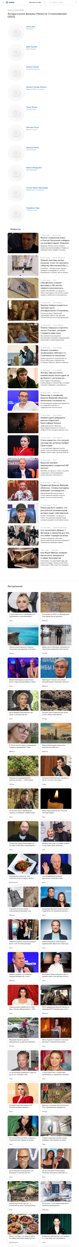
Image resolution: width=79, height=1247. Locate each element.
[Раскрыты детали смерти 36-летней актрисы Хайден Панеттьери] (23, 1098)
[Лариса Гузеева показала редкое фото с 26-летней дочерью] (23, 934)
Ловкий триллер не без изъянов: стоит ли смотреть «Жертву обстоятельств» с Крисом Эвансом (54, 263)
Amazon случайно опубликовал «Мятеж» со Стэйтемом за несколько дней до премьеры (53, 353)
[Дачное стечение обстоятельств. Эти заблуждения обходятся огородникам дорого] (56, 1098)
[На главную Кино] (11, 2)
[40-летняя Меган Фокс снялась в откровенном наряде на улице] (23, 1131)
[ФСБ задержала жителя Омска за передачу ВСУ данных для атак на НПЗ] (56, 1000)
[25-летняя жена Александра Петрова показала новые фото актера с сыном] (56, 1163)
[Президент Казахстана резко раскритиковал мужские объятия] (56, 673)
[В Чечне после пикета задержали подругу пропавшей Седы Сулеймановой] (23, 738)
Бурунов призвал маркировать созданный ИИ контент (55, 465)
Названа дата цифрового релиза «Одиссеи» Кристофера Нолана (53, 420)
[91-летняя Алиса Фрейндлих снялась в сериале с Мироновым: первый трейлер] (23, 803)
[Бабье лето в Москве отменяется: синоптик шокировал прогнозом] (56, 640)
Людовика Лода (32, 208)
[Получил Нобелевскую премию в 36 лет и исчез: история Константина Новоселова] (56, 771)
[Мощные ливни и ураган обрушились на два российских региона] (23, 1033)
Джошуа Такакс (32, 147)
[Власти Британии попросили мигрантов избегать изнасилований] (56, 738)
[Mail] (7, 2)
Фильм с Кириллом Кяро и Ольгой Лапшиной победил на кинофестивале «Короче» (55, 240)
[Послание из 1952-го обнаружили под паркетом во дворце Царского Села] (56, 607)
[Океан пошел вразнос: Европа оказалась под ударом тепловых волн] (23, 640)
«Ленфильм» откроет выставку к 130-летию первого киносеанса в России (52, 285)
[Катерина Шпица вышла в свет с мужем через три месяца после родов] (56, 967)
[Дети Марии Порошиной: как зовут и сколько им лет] (23, 705)
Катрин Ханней (32, 67)
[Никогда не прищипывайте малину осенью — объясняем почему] (23, 771)
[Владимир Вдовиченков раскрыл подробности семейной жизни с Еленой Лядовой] (56, 902)
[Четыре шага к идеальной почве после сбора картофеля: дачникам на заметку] (56, 705)
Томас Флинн (31, 107)
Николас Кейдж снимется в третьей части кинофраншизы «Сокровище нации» (55, 308)
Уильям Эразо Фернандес (37, 188)
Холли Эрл (30, 27)
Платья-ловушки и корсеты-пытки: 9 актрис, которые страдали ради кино (54, 330)
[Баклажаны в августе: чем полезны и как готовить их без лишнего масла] (23, 869)
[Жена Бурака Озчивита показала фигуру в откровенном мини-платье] (56, 1033)
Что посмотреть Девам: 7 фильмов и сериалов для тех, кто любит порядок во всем (55, 533)
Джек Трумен (31, 47)
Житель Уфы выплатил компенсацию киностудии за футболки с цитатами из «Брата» (55, 375)
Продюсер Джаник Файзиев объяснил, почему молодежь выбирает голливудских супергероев (55, 488)
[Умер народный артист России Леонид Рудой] (56, 803)
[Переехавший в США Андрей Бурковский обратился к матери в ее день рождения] (56, 934)
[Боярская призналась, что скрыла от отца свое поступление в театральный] (56, 1229)
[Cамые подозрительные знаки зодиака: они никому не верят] (56, 1131)
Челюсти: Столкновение (16, 10)
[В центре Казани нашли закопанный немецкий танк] (23, 902)
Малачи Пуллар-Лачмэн (36, 87)
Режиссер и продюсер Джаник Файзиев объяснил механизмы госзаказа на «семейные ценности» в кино (55, 398)
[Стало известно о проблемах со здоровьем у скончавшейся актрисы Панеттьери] (23, 607)
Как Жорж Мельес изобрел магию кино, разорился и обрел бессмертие (54, 555)
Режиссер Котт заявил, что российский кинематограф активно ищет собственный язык (54, 510)
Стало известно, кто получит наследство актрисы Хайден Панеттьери (55, 443)
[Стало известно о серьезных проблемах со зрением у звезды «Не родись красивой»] (56, 1065)
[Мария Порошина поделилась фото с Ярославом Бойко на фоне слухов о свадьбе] (23, 673)
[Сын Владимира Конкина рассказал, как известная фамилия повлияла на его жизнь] (56, 869)
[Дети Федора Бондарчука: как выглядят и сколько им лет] (23, 1163)
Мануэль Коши (32, 127)
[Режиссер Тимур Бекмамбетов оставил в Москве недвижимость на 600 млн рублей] (23, 836)
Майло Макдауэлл (34, 168)
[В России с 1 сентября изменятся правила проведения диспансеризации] (56, 1196)
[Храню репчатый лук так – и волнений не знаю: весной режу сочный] (23, 1196)
